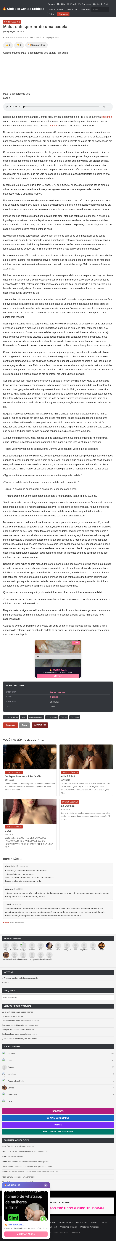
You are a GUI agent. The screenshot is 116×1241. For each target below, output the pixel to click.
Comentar (10, 725)
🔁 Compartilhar (36, 45)
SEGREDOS (58, 1111)
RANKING (58, 1125)
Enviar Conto (72, 9)
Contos (51, 4)
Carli (10, 1060)
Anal (23, 717)
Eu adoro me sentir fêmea (12, 1016)
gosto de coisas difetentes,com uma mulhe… (20, 1039)
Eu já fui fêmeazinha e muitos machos (17, 1012)
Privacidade (81, 1222)
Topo (24, 725)
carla (10, 1101)
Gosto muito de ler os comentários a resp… (19, 1034)
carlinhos (12, 1074)
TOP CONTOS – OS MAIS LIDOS (58, 1131)
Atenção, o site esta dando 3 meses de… (18, 1030)
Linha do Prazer (55, 9)
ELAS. (8, 831)
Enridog (11, 1067)
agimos (53, 125)
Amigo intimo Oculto (16, 1081)
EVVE (6, 983)
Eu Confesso (84, 4)
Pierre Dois (12, 1095)
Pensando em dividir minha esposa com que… (21, 1025)
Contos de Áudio (101, 4)
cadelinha (106, 117)
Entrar (52, 14)
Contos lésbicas (57, 692)
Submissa (75, 717)
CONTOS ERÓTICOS (58, 1208)
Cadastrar (63, 14)
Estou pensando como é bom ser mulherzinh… (21, 1021)
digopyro (11, 1054)
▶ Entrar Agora (26, 1234)
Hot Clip (61, 4)
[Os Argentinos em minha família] (29, 757)
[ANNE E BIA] (86, 757)
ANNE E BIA (68, 776)
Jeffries (11, 1088)
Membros (85, 9)
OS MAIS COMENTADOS (58, 1118)
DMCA (103, 1222)
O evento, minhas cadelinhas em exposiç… (21, 978)
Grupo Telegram (89, 1208)
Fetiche (64, 717)
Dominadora (52, 717)
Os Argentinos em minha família (23, 776)
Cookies (94, 1222)
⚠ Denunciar (40, 725)
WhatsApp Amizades (89, 1227)
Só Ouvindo (68, 806)
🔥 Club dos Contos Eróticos (23, 8)
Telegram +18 (50, 1227)
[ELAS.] (29, 811)
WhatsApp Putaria (68, 1227)
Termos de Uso (65, 1222)
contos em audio (36, 717)
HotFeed (71, 4)
